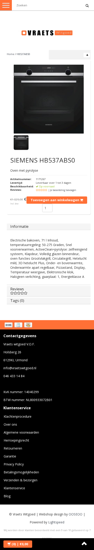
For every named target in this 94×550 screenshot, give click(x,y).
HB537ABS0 (23, 54)
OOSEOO (75, 514)
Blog (7, 496)
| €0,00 (20, 544)
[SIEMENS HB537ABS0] (49, 99)
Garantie (10, 456)
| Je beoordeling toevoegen (62, 190)
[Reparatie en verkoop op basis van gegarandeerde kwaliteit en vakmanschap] (47, 31)
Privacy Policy (14, 464)
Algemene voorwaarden (21, 432)
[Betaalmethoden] (19, 325)
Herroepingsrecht (16, 440)
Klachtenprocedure (17, 416)
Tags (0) (17, 300)
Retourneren (13, 448)
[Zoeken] (87, 6)
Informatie (19, 226)
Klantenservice (14, 488)
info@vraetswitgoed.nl (19, 368)
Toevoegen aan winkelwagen (55, 200)
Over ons (10, 424)
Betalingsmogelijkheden (21, 472)
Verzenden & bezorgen (20, 480)
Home (10, 54)
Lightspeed (56, 522)
